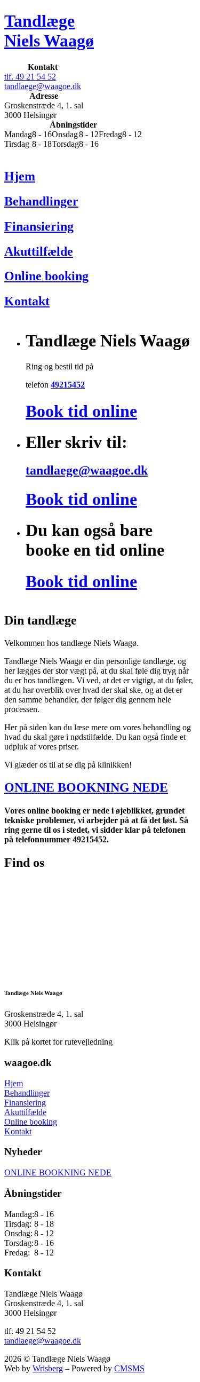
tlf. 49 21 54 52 (30, 76)
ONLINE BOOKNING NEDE (86, 787)
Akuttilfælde (25, 1112)
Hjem (13, 1083)
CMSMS (129, 1368)
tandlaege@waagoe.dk (42, 86)
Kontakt (17, 1131)
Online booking (30, 1121)
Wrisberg (48, 1368)
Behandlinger (27, 1092)
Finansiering (25, 1102)
